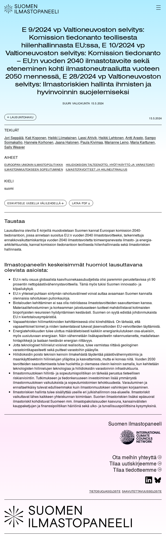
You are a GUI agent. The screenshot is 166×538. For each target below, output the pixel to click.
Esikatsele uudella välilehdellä (34, 203)
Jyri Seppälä (14, 137)
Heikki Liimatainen (62, 137)
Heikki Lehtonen (111, 137)
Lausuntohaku (21, 117)
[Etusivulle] (31, 8)
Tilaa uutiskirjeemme (133, 463)
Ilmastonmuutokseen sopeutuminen (33, 169)
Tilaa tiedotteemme (134, 469)
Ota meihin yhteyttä (134, 457)
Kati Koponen (35, 137)
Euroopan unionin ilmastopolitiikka (33, 164)
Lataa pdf (79, 203)
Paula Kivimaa (91, 142)
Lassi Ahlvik (87, 137)
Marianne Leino (117, 142)
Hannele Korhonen (38, 142)
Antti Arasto (134, 137)
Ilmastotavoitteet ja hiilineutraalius (96, 169)
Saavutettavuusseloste (142, 491)
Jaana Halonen (67, 142)
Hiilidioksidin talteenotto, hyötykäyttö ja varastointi (110, 164)
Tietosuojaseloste (105, 491)
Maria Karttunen (142, 142)
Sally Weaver (14, 146)
